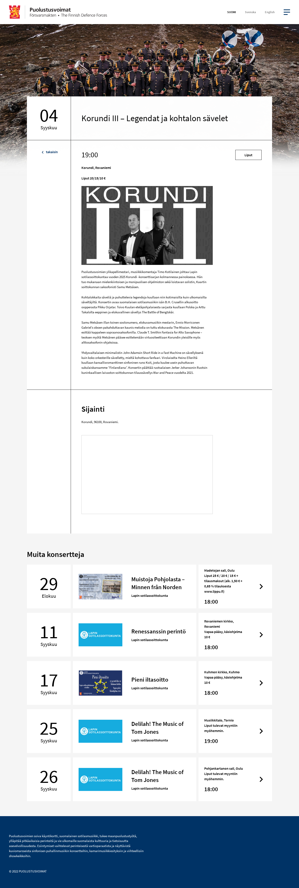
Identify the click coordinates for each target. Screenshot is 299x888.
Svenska (250, 12)
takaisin (51, 152)
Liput (248, 155)
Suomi (231, 12)
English (270, 12)
